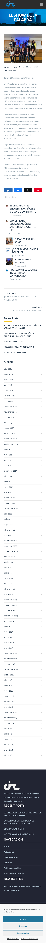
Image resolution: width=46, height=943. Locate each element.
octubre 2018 (9, 664)
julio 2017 (8, 728)
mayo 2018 (8, 691)
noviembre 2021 (10, 541)
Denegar (23, 926)
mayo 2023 (8, 487)
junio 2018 (8, 686)
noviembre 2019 (10, 605)
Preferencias (23, 933)
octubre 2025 (9, 417)
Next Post (27, 308)
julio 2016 (8, 755)
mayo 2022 (8, 525)
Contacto (8, 863)
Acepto (23, 919)
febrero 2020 (9, 589)
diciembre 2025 (10, 407)
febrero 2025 (9, 433)
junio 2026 (8, 374)
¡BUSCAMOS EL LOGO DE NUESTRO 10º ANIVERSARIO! (23, 272)
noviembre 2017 (10, 718)
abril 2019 (8, 637)
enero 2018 (8, 707)
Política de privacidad (14, 873)
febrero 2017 (9, 745)
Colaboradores (11, 857)
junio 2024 (8, 449)
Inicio (6, 847)
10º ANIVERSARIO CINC (14, 342)
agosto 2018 (9, 675)
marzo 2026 (9, 390)
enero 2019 (8, 648)
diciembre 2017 (10, 712)
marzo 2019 (9, 643)
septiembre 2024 (11, 444)
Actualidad (9, 852)
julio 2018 (8, 680)
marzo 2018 (9, 696)
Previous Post (20, 296)
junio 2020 (8, 573)
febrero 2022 (9, 530)
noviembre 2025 (10, 412)
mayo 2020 (8, 578)
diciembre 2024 (10, 439)
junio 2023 (8, 482)
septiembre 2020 (11, 562)
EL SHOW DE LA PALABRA (15, 352)
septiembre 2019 (11, 616)
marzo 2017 (9, 739)
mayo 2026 (8, 380)
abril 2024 (8, 460)
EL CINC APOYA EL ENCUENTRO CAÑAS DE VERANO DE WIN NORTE (23, 208)
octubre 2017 (9, 723)
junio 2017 (8, 734)
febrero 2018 (9, 702)
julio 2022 (8, 514)
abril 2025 (8, 423)
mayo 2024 (8, 455)
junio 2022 (8, 519)
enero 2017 (8, 750)
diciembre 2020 (10, 546)
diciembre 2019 (10, 600)
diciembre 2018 (10, 653)
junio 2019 (8, 627)
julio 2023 (8, 476)
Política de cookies (13, 939)
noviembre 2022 (11, 503)
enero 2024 (8, 466)
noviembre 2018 (10, 659)
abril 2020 (8, 584)
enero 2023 (8, 492)
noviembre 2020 (11, 551)
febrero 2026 (9, 396)
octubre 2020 (9, 557)
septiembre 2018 (11, 669)
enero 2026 (9, 401)
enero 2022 (8, 535)
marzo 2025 (9, 428)
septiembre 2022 (11, 508)
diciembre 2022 (10, 498)
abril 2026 (8, 385)
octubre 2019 (9, 610)
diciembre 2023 (10, 471)
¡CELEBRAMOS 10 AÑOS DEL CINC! (19, 347)
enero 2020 (9, 594)
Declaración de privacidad (29, 939)
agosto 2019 (9, 621)
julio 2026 (8, 369)
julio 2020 (8, 567)
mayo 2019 (8, 632)
